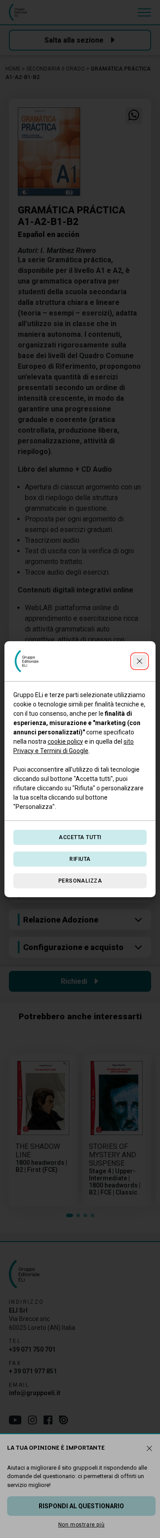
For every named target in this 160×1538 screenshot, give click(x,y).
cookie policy (65, 741)
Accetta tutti (80, 837)
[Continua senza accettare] (139, 661)
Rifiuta (79, 859)
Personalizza (80, 881)
